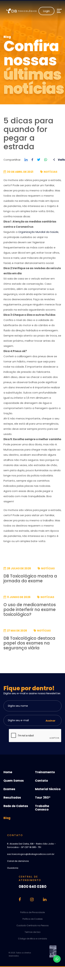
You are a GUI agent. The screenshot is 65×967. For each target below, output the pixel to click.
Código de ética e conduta (32, 938)
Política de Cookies (33, 918)
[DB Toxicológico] (22, 11)
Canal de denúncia (18, 861)
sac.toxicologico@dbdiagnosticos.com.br (30, 854)
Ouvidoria (12, 868)
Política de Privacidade (32, 912)
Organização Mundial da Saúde (38, 232)
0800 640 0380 (32, 886)
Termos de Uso (32, 932)
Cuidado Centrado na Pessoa (32, 925)
